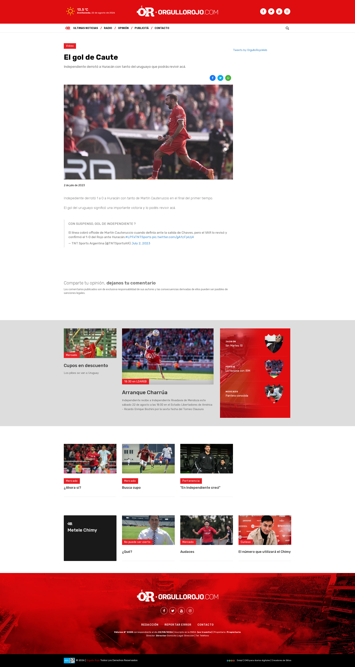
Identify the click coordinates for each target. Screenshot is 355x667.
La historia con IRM (238, 370)
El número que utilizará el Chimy (265, 552)
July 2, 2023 (140, 243)
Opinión (123, 28)
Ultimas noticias (85, 28)
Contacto (162, 28)
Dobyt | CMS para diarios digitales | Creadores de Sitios (263, 660)
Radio (108, 28)
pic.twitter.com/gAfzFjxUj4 (173, 237)
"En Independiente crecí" (200, 488)
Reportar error (178, 624)
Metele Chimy (82, 530)
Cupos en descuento (86, 365)
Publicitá (142, 28)
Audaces (187, 552)
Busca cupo (131, 488)
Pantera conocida (237, 395)
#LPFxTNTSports (138, 237)
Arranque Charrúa (145, 392)
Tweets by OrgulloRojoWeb (250, 50)
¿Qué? (127, 552)
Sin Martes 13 (234, 345)
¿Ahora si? (72, 488)
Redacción (150, 624)
